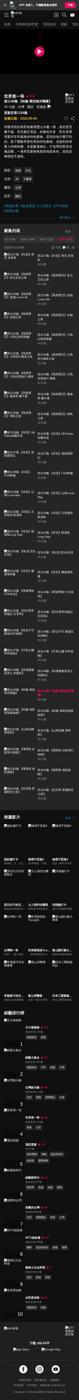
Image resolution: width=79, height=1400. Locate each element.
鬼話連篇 (31, 1144)
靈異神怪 (43, 1160)
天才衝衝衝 (32, 1027)
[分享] (72, 118)
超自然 (30, 1160)
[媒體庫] (72, 14)
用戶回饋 (32, 1385)
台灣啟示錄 (32, 1087)
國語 (30, 107)
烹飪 (29, 1277)
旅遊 (18, 170)
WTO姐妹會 (33, 1237)
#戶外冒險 (60, 206)
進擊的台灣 (32, 1207)
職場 (59, 1187)
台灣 (21, 107)
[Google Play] (54, 1351)
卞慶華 (27, 179)
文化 (28, 170)
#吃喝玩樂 (11, 211)
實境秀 (30, 1187)
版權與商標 (25, 1380)
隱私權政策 (41, 1380)
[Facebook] (23, 1369)
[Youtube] (56, 1369)
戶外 (43, 1067)
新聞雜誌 (50, 1097)
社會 (62, 1097)
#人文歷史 (44, 206)
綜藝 (43, 1037)
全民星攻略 (32, 1297)
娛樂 (64, 1247)
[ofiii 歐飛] (18, 15)
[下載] (56, 14)
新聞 (38, 1097)
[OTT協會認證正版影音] (70, 98)
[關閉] (5, 5)
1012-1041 (9, 239)
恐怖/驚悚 (32, 1154)
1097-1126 (46, 239)
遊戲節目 (31, 1037)
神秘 (44, 1154)
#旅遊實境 (27, 206)
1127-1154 (65, 239)
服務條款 (55, 1380)
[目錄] (6, 14)
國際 (29, 1247)
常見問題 (18, 1385)
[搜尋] (64, 14)
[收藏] (66, 118)
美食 (52, 1217)
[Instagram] (39, 1369)
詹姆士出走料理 (35, 1267)
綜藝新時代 (32, 1177)
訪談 (29, 1097)
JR (17, 179)
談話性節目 (57, 1154)
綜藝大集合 (32, 1057)
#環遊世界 (11, 206)
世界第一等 (32, 1117)
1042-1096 (28, 239)
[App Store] (25, 1351)
